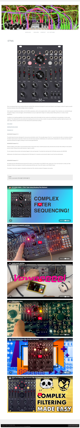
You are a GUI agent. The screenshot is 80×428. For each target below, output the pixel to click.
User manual (9, 123)
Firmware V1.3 (10, 130)
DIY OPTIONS (51, 32)
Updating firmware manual (12, 126)
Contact (43, 32)
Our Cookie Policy (27, 426)
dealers (36, 32)
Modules (28, 32)
